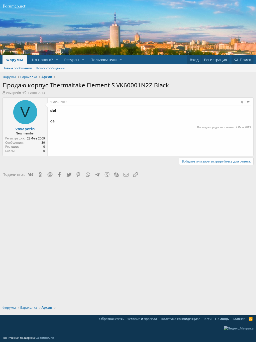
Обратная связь (111, 318)
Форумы (14, 59)
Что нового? (41, 59)
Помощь (222, 318)
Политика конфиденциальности (186, 318)
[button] (57, 59)
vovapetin (13, 92)
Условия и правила (142, 318)
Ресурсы (71, 59)
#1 (249, 102)
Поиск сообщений (50, 68)
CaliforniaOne (45, 337)
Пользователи (103, 59)
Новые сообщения (17, 68)
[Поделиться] (242, 102)
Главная (239, 318)
